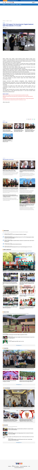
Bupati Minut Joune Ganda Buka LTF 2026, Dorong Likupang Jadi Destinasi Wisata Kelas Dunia (18, 271)
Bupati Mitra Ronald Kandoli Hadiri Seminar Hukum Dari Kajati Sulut (10, 307)
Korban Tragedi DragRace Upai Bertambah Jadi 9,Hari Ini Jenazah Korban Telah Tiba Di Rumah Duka (19, 241)
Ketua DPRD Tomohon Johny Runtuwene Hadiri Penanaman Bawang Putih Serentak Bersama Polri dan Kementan (18, 369)
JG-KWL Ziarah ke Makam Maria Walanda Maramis (13, 244)
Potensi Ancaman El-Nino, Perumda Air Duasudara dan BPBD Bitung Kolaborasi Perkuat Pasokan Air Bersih (20, 0)
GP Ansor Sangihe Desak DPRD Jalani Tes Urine (16, 341)
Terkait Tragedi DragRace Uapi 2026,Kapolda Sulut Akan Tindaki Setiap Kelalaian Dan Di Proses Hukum (20, 440)
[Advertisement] (19, 12)
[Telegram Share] (32, 119)
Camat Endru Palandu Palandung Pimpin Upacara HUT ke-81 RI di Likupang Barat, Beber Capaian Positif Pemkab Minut (19, 237)
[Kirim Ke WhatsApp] (34, 119)
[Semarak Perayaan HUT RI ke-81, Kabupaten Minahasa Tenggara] (27, 289)
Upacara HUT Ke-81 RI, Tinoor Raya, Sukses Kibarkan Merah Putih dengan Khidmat (27, 381)
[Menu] (3, 2)
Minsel (4, 22)
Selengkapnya (18, 345)
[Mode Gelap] (33, 2)
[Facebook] (16, 464)
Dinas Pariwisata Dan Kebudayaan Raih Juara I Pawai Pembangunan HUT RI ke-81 (18, 246)
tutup (13, 465)
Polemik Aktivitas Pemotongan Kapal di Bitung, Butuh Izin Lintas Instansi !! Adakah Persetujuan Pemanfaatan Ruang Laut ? (11, 420)
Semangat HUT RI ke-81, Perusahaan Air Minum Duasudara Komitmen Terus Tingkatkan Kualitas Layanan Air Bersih (26, 420)
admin (6, 27)
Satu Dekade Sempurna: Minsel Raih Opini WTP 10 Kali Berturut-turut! (14, 99)
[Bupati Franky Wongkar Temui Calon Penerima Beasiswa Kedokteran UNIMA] (8, 126)
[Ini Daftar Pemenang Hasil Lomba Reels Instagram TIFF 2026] (10, 375)
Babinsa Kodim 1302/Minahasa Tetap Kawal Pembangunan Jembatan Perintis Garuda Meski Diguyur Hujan (27, 205)
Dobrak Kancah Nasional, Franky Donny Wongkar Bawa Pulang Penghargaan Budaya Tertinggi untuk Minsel (10, 196)
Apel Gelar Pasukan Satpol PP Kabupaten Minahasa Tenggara (10, 295)
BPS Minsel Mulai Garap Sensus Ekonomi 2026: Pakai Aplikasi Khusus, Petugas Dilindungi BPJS (18, 98)
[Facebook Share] (27, 119)
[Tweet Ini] (29, 119)
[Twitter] (18, 464)
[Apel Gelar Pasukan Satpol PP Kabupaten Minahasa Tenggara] (10, 289)
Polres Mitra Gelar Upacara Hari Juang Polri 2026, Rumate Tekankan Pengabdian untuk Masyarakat (27, 283)
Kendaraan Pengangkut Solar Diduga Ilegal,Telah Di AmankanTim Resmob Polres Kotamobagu (20, 433)
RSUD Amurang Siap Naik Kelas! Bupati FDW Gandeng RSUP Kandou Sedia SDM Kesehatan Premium (18, 97)
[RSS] (21, 464)
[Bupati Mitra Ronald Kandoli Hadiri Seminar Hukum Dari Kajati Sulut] (10, 301)
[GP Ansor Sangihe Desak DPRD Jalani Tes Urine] (5, 342)
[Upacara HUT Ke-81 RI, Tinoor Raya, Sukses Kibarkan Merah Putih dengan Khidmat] (27, 375)
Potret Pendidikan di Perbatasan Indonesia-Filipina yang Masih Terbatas (15, 334)
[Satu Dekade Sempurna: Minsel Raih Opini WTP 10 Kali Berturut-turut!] (8, 136)
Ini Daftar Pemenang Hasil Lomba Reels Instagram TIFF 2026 (9, 381)
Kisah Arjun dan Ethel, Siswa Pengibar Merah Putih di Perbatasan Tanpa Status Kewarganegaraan (21, 337)
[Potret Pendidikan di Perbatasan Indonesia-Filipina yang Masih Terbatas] (19, 324)
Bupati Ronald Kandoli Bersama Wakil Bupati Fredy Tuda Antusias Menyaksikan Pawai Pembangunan (27, 308)
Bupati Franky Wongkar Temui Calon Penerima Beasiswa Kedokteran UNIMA (8, 130)
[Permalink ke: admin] (3, 27)
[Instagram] (20, 464)
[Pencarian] (34, 2)
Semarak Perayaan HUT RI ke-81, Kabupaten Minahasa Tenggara (15, 234)
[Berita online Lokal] (9, 2)
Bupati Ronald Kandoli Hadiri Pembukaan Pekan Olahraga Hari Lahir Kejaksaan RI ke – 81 (10, 283)
